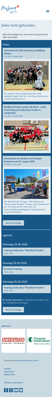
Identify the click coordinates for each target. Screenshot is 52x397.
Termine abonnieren (13, 300)
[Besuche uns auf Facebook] (6, 390)
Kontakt (7, 369)
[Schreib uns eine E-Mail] (21, 390)
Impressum (9, 371)
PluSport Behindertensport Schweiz (26, 361)
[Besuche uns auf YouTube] (16, 390)
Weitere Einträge (13, 223)
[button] (27, 252)
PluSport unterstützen (13, 382)
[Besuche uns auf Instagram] (11, 390)
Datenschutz (9, 374)
